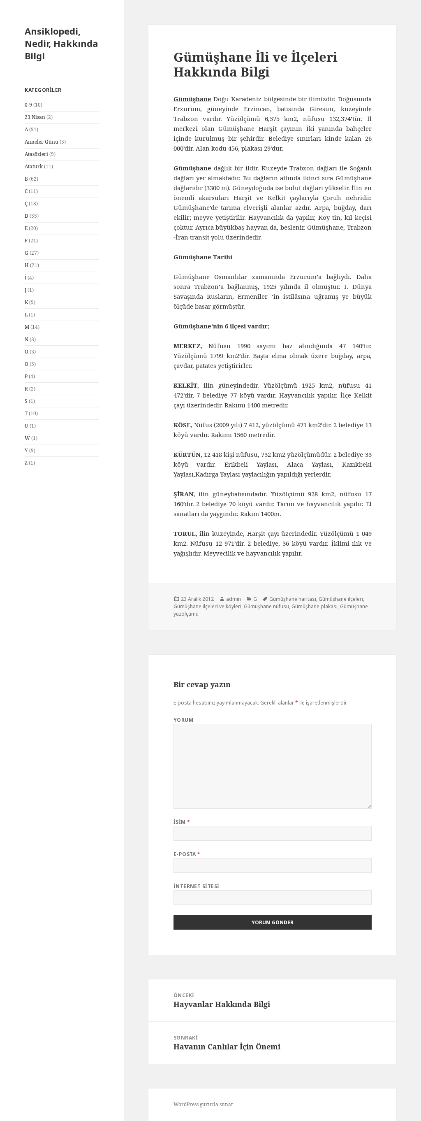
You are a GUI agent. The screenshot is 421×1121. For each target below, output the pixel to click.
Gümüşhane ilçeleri (341, 598)
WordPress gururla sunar (203, 1104)
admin (233, 598)
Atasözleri (36, 154)
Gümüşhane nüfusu (266, 606)
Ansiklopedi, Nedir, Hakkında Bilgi (61, 43)
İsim (181, 822)
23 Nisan (35, 117)
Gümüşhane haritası (292, 598)
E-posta (187, 854)
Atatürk (34, 166)
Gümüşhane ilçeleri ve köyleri (207, 606)
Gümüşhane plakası (314, 606)
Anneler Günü (41, 141)
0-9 (28, 104)
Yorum (183, 719)
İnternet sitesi (196, 886)
